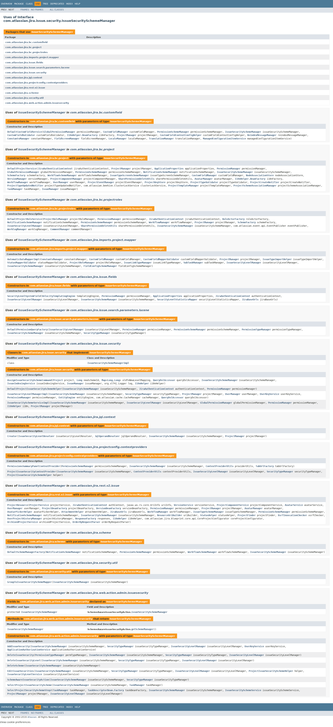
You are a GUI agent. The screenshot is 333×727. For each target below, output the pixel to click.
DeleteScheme (15, 665)
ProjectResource (17, 505)
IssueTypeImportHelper (277, 259)
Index (69, 4)
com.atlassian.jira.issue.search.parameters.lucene (37, 67)
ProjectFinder (247, 515)
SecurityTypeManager (97, 333)
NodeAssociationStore (260, 175)
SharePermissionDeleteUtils (136, 178)
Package (19, 4)
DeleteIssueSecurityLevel (24, 660)
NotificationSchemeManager (160, 172)
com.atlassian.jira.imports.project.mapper (32, 57)
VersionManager (17, 178)
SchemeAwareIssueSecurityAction (28, 679)
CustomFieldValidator (21, 135)
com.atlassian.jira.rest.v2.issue (25, 87)
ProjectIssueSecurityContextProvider (31, 471)
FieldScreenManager (66, 138)
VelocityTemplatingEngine (58, 296)
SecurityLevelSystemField (24, 296)
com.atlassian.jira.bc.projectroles (26, 52)
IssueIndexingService (21, 383)
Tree (45, 4)
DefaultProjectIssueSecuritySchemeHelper (34, 388)
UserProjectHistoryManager (24, 518)
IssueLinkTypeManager (138, 262)
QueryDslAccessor (164, 380)
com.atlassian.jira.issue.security (25, 72)
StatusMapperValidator (21, 262)
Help (77, 4)
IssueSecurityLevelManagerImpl (27, 394)
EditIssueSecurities (20, 671)
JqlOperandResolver (107, 436)
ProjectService (39, 505)
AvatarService (294, 505)
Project (58, 380)
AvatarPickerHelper (19, 511)
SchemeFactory (16, 175)
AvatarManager (204, 178)
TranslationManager (161, 138)
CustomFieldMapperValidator (161, 259)
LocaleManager (118, 138)
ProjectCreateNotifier (264, 182)
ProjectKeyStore (155, 182)
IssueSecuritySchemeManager (52, 32)
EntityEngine (67, 397)
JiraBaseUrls (250, 299)
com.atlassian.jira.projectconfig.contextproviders (36, 82)
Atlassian (32, 717)
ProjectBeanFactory (54, 508)
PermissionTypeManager (256, 329)
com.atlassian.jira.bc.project (23, 47)
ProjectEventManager (101, 182)
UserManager (60, 182)
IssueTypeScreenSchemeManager (129, 175)
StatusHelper (208, 515)
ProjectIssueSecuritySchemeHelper (29, 475)
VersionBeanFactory (108, 508)
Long (79, 380)
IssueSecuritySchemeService (243, 690)
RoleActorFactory (233, 219)
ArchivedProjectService (22, 522)
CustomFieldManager (115, 131)
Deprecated (57, 4)
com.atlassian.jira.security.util (24, 98)
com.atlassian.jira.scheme (22, 93)
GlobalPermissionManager (59, 131)
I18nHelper (142, 383)
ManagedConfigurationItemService (224, 138)
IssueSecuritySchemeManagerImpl (108, 363)
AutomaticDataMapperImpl (23, 259)
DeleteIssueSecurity (20, 655)
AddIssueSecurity (18, 646)
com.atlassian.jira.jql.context (23, 77)
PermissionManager (228, 168)
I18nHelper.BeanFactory (82, 135)
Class (29, 4)
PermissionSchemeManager (173, 131)
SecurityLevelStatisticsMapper (177, 299)
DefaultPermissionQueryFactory (27, 329)
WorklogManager (17, 229)
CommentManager (60, 229)
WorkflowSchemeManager (62, 175)
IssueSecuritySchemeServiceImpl (28, 402)
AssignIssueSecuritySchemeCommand (29, 380)
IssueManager (50, 189)
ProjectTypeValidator (204, 182)
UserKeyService (269, 394)
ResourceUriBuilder (169, 515)
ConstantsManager (18, 138)
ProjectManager (126, 135)
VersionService (183, 505)
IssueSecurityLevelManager (24, 225)
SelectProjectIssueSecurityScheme (29, 685)
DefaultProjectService (21, 168)
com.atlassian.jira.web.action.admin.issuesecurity (37, 103)
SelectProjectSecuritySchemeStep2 (29, 690)
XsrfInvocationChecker (292, 515)
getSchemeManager (142, 629)
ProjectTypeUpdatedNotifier (25, 185)
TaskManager (15, 189)
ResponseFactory (85, 518)
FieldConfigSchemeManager (100, 266)
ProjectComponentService (233, 505)
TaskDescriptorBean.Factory (106, 690)
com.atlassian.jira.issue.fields (24, 62)
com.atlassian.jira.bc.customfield (26, 42)
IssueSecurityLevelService (24, 674)
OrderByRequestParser (86, 522)
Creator (12, 436)
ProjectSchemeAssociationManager (254, 185)
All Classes (57, 9)
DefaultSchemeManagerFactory (26, 552)
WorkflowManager (17, 182)
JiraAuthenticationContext (55, 168)
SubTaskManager (193, 262)
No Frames (37, 9)
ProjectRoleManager (55, 219)
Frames (24, 9)
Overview (6, 4)
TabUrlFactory (265, 466)
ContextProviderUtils (219, 466)
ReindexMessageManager (261, 135)
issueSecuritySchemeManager (149, 612)
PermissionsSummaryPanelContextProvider (33, 466)
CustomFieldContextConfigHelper (181, 135)
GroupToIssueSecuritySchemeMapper (29, 582)
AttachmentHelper (72, 511)
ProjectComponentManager (66, 178)
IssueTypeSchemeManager (208, 511)
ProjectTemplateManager (183, 185)
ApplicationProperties (168, 168)
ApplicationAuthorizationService (28, 649)
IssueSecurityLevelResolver (36, 436)
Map (104, 380)
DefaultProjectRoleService (24, 219)
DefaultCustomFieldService (24, 131)
